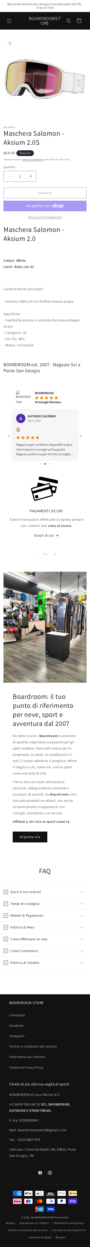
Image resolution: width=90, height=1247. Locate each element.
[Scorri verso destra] (55, 554)
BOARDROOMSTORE (42, 1217)
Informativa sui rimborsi (27, 1057)
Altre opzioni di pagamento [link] (45, 217)
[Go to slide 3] (41, 463)
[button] (9, 21)
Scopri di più (44, 535)
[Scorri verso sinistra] (35, 554)
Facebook (16, 1025)
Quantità (9, 167)
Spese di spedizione (33, 159)
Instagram (16, 1036)
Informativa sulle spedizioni (69, 1230)
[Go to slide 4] (45, 464)
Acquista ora (30, 837)
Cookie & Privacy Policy (26, 1067)
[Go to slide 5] (48, 463)
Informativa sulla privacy (69, 1223)
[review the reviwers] (18, 430)
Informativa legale (40, 1237)
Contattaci (17, 1015)
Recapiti (61, 1237)
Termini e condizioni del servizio (33, 1046)
